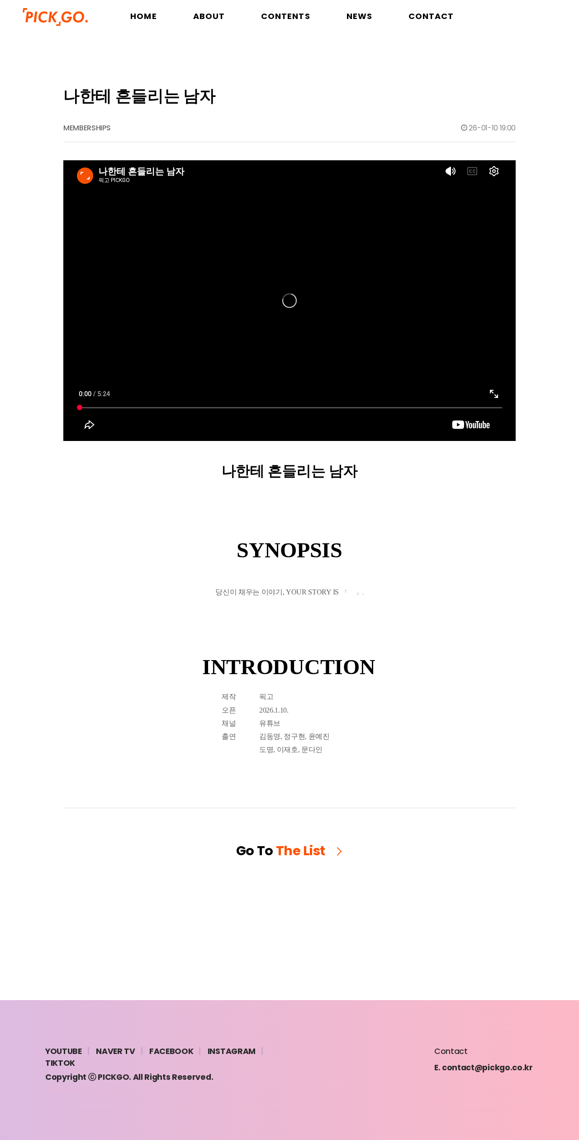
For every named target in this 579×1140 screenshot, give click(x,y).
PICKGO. (114, 1077)
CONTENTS (285, 16)
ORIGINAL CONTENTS (285, 50)
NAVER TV (115, 1051)
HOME (143, 16)
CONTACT (431, 16)
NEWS (359, 16)
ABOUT (209, 16)
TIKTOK (60, 1063)
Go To (281, 851)
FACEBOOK (171, 1051)
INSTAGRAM (232, 1051)
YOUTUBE (63, 1051)
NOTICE (359, 50)
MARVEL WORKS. (129, 1088)
